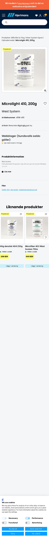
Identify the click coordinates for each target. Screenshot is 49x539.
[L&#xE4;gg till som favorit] (45, 103)
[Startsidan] (18, 15)
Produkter (6, 37)
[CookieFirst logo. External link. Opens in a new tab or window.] (3, 500)
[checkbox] (4, 518)
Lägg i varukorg (12, 266)
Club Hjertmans (24, 3)
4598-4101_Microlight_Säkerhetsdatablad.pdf (19, 190)
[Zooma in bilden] (44, 89)
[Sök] (6, 22)
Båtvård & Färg (18, 37)
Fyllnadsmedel (8, 40)
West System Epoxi (34, 37)
